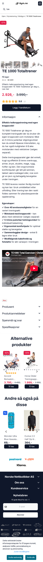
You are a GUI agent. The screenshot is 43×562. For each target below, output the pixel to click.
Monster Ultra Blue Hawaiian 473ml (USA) (11, 438)
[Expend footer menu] (39, 488)
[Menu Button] (3, 3)
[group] (11, 371)
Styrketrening (12, 16)
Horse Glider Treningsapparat (32, 377)
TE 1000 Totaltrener (33, 16)
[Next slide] (38, 65)
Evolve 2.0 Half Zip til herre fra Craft (31, 438)
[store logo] (21, 3)
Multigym (21, 16)
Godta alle (31, 557)
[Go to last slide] (5, 65)
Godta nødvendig (15, 557)
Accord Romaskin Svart (9, 378)
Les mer (5, 89)
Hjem (4, 16)
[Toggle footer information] (39, 477)
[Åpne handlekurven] (40, 3)
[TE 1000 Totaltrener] (21, 39)
